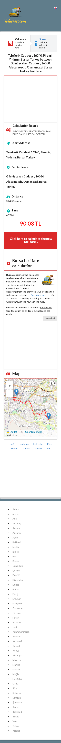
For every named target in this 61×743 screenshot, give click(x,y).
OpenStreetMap (33, 431)
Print (49, 444)
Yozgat (16, 730)
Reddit (14, 448)
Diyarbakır (18, 579)
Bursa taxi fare (38, 295)
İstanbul (17, 622)
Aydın (15, 537)
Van (15, 721)
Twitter (38, 448)
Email (12, 444)
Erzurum (17, 598)
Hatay (16, 617)
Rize (15, 688)
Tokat (16, 716)
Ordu (15, 683)
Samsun (17, 697)
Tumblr (26, 448)
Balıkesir (17, 542)
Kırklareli (17, 641)
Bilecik (16, 551)
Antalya (17, 532)
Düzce (16, 584)
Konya (16, 650)
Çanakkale (18, 565)
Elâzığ (15, 594)
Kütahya (17, 655)
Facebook (24, 444)
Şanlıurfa (17, 702)
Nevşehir (17, 678)
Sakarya (17, 693)
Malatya (17, 660)
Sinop (15, 707)
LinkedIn (38, 444)
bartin (16, 547)
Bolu (15, 556)
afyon (15, 514)
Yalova (16, 725)
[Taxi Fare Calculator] (15, 15)
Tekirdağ (17, 711)
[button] (49, 416)
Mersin (16, 669)
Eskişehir (17, 603)
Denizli (16, 575)
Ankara (16, 528)
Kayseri (17, 636)
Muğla (16, 674)
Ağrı (15, 518)
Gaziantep (18, 608)
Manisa (16, 664)
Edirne (16, 589)
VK (48, 448)
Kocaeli (16, 645)
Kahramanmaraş (21, 631)
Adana (16, 509)
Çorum (16, 570)
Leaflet (13, 431)
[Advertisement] (30, 99)
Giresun (17, 612)
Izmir (15, 627)
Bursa (16, 561)
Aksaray (17, 523)
